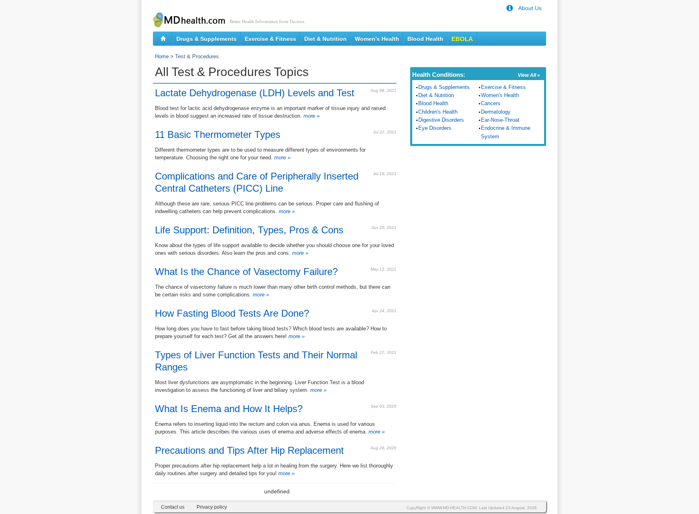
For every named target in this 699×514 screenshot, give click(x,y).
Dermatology (495, 112)
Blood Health (425, 39)
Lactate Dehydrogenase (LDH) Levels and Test (254, 92)
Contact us (172, 507)
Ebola (462, 39)
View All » (529, 75)
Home (162, 56)
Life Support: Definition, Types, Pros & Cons (249, 229)
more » (311, 116)
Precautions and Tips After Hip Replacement (249, 450)
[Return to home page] (163, 38)
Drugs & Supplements (206, 39)
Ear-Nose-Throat (500, 120)
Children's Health (438, 112)
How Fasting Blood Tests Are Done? (232, 313)
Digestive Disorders (441, 120)
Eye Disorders (434, 128)
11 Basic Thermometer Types (217, 134)
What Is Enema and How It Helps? (229, 408)
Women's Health (377, 39)
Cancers (490, 103)
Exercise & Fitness (270, 39)
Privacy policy (212, 507)
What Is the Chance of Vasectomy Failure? (246, 271)
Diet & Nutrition (325, 39)
